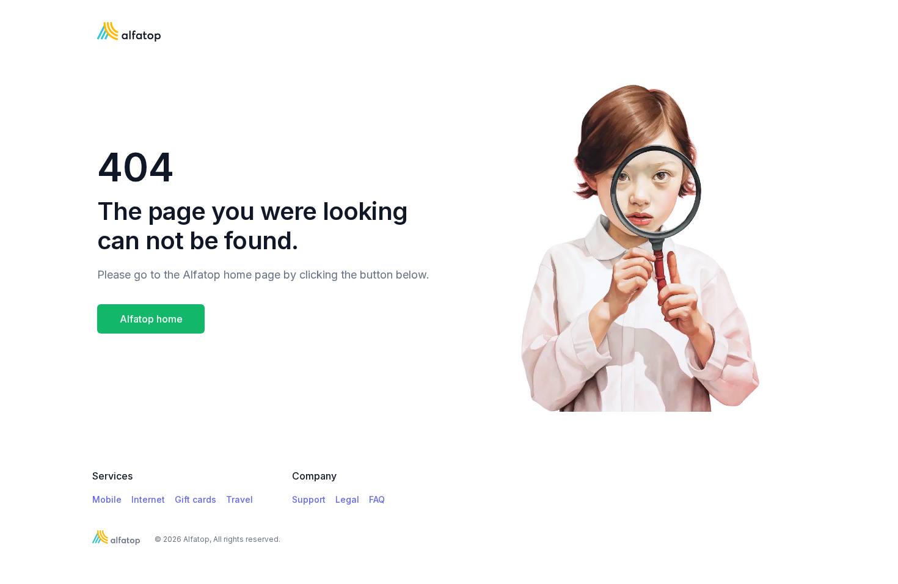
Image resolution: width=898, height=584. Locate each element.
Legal (347, 499)
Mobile (107, 499)
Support (309, 499)
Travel (239, 499)
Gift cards (195, 499)
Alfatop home (151, 319)
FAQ (377, 499)
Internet (148, 499)
